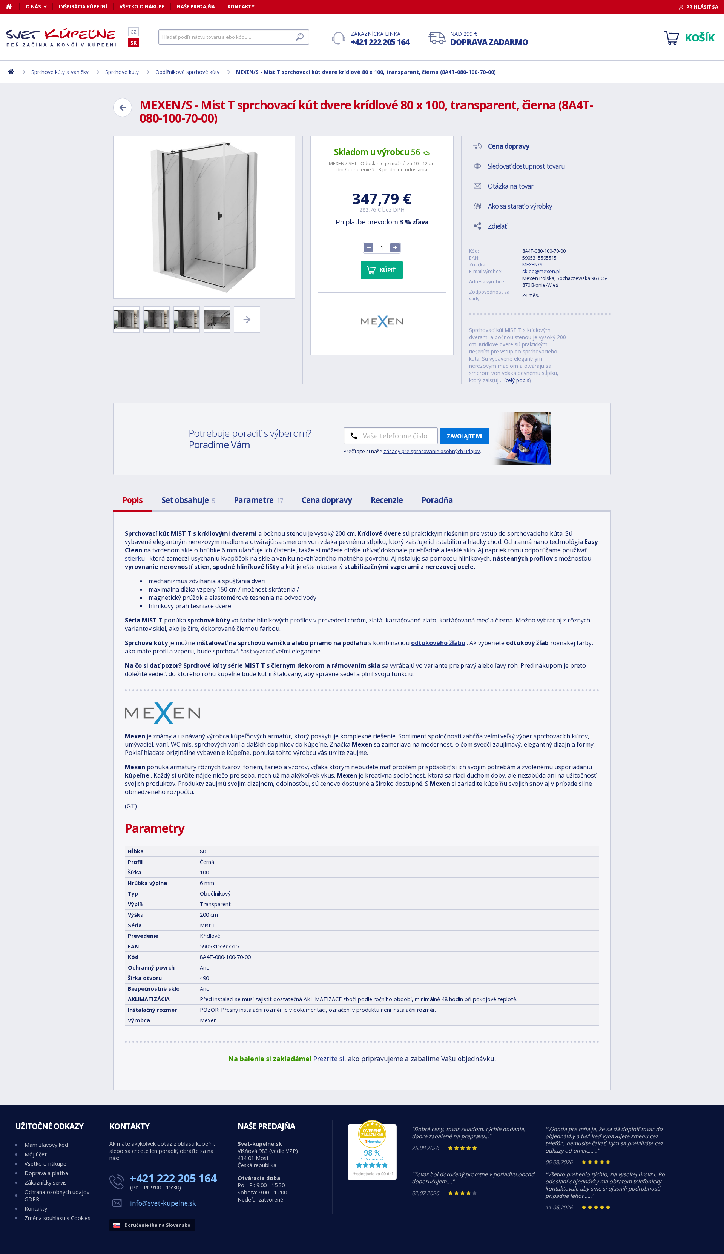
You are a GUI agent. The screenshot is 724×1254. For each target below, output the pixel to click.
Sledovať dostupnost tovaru (526, 166)
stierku (135, 558)
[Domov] (13, 6)
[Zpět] (122, 107)
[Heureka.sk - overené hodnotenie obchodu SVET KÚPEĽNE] (372, 1178)
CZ (133, 31)
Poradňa (437, 500)
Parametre (258, 500)
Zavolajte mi (464, 436)
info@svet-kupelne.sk (163, 1203)
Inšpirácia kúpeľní (83, 6)
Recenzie (387, 500)
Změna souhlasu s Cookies (57, 1218)
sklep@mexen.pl (541, 271)
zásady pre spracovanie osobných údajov (431, 451)
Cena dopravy (327, 500)
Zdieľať (497, 226)
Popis (133, 500)
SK (133, 42)
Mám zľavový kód (46, 1144)
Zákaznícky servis (46, 1182)
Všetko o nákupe (142, 6)
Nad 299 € (489, 38)
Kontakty (241, 6)
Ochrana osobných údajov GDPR (57, 1195)
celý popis (517, 380)
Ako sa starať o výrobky (520, 206)
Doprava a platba (46, 1173)
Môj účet (36, 1154)
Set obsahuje (188, 500)
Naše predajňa (196, 6)
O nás (33, 6)
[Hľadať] (300, 37)
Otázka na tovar (510, 186)
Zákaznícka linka (380, 38)
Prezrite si (328, 1058)
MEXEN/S (532, 264)
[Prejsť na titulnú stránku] (62, 37)
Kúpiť (387, 270)
